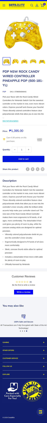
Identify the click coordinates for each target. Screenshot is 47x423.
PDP (4, 92)
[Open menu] (4, 5)
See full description (10, 121)
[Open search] (31, 5)
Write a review (23, 292)
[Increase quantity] (28, 149)
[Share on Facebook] (28, 169)
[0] (42, 5)
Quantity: (6, 150)
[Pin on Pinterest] (32, 169)
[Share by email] (42, 169)
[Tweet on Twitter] (37, 169)
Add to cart (23, 159)
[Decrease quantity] (14, 149)
